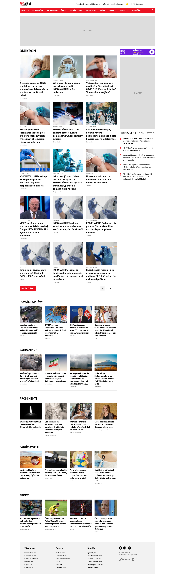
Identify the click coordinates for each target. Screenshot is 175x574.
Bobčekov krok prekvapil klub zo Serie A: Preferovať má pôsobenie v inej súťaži (30, 522)
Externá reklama (61, 556)
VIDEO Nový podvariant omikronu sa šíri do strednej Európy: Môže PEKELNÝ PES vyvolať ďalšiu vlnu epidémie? (34, 229)
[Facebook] (120, 548)
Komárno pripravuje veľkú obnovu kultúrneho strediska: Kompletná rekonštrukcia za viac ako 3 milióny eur (105, 330)
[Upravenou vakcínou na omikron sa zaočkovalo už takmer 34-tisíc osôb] (101, 160)
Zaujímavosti (76, 10)
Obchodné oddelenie (94, 559)
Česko (96, 532)
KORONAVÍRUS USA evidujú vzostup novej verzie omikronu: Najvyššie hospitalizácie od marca (34, 181)
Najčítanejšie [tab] (129, 133)
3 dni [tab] (142, 133)
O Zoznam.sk (29, 548)
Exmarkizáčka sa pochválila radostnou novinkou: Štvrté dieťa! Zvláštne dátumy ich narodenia (54, 427)
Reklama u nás (60, 553)
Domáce (25, 10)
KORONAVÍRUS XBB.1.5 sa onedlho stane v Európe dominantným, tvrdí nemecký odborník (67, 134)
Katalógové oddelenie (95, 562)
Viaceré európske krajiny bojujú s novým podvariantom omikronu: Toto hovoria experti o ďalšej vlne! (101, 134)
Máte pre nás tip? (93, 568)
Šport (64, 10)
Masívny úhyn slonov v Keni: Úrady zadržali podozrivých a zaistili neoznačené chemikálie (30, 377)
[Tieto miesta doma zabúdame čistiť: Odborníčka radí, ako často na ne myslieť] (81, 459)
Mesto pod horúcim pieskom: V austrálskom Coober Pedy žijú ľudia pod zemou (30, 474)
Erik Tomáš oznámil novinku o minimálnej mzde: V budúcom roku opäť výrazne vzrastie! (79, 329)
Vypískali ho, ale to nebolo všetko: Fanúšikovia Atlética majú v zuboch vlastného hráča (81, 522)
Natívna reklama (61, 568)
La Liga (72, 529)
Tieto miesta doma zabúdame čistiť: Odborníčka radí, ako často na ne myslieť (78, 474)
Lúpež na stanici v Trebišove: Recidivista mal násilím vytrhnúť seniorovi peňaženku (29, 329)
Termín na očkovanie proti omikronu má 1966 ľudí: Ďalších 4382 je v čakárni (33, 273)
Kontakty (91, 548)
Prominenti (52, 10)
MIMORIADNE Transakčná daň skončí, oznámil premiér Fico (138, 149)
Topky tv (113, 10)
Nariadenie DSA (29, 568)
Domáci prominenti (50, 435)
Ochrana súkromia (30, 556)
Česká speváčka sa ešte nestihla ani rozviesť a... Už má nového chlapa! (105, 424)
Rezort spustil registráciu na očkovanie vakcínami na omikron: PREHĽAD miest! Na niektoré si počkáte (101, 274)
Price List (59, 565)
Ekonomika (91, 10)
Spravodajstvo (92, 553)
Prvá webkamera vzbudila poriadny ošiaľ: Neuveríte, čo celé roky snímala (56, 473)
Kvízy (102, 10)
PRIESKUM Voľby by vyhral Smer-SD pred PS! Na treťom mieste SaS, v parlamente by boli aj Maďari (137, 176)
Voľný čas (136, 10)
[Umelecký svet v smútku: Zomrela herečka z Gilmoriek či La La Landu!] (31, 411)
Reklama (59, 548)
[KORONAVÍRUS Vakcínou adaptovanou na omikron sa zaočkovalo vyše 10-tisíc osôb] (68, 207)
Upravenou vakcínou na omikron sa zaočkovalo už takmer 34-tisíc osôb (99, 179)
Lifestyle (124, 10)
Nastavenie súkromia (31, 559)
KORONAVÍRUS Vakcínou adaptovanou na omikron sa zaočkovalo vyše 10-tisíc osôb (68, 226)
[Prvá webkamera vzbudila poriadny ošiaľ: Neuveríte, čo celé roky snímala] (56, 459)
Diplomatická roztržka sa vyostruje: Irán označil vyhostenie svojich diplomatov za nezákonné (55, 377)
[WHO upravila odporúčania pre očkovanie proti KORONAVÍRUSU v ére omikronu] (68, 66)
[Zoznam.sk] (125, 560)
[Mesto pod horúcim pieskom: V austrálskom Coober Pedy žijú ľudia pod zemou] (31, 459)
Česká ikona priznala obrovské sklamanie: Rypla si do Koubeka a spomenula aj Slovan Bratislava (104, 523)
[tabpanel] (137, 158)
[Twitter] (129, 548)
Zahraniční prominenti (26, 430)
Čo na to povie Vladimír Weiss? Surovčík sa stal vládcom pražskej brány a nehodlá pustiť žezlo (55, 522)
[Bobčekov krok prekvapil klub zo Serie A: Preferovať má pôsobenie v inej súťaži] (31, 508)
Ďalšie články (27, 288)
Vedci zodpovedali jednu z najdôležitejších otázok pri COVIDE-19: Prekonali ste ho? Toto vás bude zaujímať (101, 87)
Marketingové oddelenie (95, 565)
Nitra (96, 338)
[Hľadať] (152, 10)
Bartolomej (108, 4)
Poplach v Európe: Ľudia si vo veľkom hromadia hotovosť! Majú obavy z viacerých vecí (138, 140)
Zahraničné (37, 10)
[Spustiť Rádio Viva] (137, 50)
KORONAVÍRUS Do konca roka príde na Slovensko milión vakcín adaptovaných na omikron (101, 228)
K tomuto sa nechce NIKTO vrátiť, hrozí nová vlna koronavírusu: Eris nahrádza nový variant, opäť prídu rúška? (34, 89)
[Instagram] (124, 548)
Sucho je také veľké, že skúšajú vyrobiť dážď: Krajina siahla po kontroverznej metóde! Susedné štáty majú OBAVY (79, 378)
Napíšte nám (28, 565)
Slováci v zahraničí (25, 529)
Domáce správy (31, 302)
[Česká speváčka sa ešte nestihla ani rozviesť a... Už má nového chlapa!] (106, 411)
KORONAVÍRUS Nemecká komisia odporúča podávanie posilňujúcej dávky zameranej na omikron (68, 274)
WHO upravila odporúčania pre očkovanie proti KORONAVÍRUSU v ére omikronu (66, 87)
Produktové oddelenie (95, 556)
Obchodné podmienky (63, 559)
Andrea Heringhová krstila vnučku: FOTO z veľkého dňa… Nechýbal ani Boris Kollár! (80, 425)
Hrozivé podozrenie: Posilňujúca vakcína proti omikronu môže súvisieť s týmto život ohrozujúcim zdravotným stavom (32, 136)
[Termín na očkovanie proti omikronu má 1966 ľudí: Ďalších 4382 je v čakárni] (35, 253)
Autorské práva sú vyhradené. (128, 555)
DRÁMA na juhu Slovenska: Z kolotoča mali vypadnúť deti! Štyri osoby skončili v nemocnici (55, 330)
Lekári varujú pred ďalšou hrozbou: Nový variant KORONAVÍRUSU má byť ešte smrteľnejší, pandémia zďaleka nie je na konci (67, 182)
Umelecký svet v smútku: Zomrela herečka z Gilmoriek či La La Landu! (30, 424)
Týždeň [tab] (151, 133)
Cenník (58, 562)
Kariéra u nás (28, 562)
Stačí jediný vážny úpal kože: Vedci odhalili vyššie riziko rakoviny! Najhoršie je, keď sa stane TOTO (105, 475)
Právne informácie (30, 553)
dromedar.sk (23, 481)
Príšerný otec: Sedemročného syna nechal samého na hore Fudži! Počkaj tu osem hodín (104, 378)
